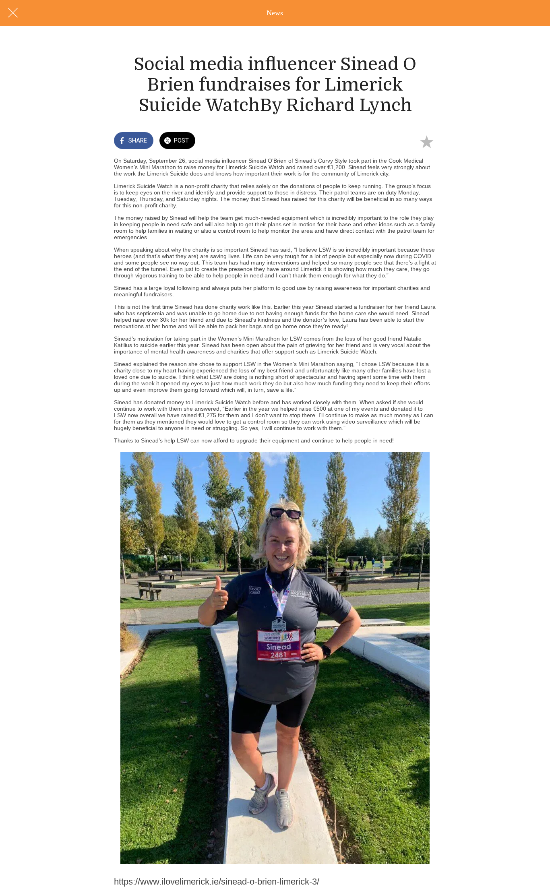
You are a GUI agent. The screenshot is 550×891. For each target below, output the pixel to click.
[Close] (13, 13)
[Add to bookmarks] (426, 141)
